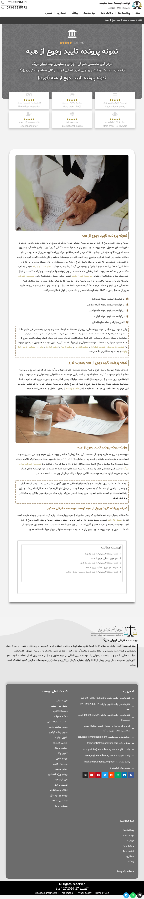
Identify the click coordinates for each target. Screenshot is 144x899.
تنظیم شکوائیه (98, 347)
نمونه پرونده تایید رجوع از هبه (105, 558)
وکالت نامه (107, 13)
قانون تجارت (61, 737)
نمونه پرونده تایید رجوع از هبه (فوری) (101, 553)
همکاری (61, 13)
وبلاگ (75, 13)
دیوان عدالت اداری (58, 727)
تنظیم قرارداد (52, 347)
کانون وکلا (63, 753)
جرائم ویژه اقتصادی (58, 774)
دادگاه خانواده (61, 716)
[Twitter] (105, 775)
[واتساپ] (133, 895)
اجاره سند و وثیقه (41, 266)
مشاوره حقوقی (36, 347)
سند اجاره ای (115, 520)
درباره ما (130, 840)
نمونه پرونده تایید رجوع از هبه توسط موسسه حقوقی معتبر (92, 571)
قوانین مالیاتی (61, 748)
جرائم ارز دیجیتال (59, 795)
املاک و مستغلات (59, 790)
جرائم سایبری (61, 769)
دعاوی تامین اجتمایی (57, 722)
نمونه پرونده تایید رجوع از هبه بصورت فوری (99, 562)
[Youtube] (92, 775)
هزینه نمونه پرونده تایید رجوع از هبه (102, 567)
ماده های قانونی (60, 764)
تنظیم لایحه (66, 347)
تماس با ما (128, 851)
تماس (48, 13)
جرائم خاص (62, 758)
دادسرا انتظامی (60, 711)
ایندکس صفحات (59, 801)
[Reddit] (111, 775)
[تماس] (139, 895)
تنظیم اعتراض (81, 347)
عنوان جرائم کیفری (58, 732)
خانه (137, 13)
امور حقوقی (62, 700)
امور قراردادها (61, 779)
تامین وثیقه (72, 388)
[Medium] (118, 775)
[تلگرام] (126, 895)
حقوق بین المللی (59, 706)
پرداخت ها (124, 13)
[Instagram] (85, 775)
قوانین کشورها (60, 743)
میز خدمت (89, 13)
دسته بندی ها (125, 871)
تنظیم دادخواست (115, 347)
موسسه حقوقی (26, 276)
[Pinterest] (98, 775)
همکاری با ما (61, 806)
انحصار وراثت (61, 785)
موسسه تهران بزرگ (81, 276)
